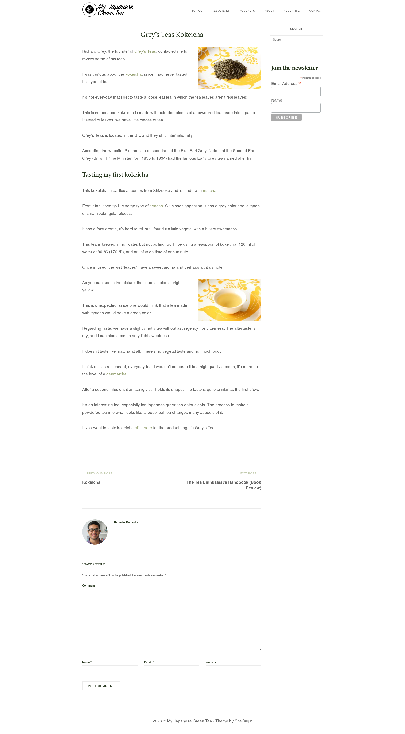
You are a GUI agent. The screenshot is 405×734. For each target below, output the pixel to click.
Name (87, 662)
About (269, 10)
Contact (316, 10)
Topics (197, 10)
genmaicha (116, 373)
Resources (221, 10)
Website (211, 662)
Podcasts (247, 10)
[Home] (108, 15)
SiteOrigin (243, 720)
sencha (156, 205)
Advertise (292, 10)
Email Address (286, 83)
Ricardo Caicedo (126, 522)
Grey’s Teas (145, 51)
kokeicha (133, 74)
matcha (209, 190)
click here (143, 427)
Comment (89, 585)
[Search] (318, 37)
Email (149, 662)
